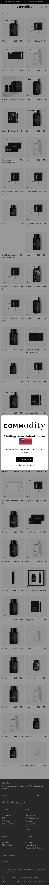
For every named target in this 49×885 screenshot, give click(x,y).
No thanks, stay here (24, 465)
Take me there (24, 460)
